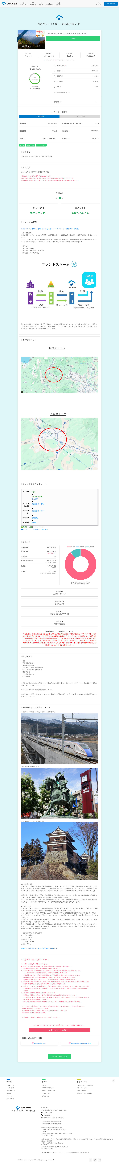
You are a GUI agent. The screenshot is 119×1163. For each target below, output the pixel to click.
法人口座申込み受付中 (48, 1088)
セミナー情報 (10, 1088)
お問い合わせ (45, 1096)
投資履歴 (57, 102)
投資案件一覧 (10, 1085)
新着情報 (9, 1093)
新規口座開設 (111, 3)
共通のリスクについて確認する (58, 1030)
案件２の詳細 (81, 116)
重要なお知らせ (11, 1090)
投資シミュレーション (58, 1056)
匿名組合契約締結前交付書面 (81, 1043)
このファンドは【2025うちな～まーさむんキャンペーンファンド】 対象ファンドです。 (50, 229)
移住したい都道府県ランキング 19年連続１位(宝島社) (39, 948)
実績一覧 (44, 1085)
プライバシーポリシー (83, 1088)
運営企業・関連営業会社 (48, 1090)
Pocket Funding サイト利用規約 (85, 1085)
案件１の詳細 (40, 116)
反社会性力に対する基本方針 (85, 1093)
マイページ (10, 1096)
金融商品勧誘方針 (81, 1090)
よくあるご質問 (46, 1093)
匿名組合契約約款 (40, 1043)
